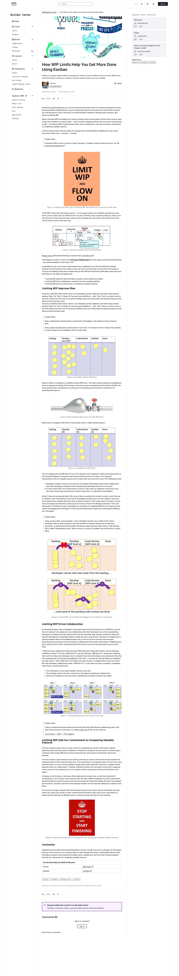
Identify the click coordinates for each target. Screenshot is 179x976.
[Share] (53, 98)
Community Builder (55, 86)
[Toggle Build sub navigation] (32, 39)
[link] (81, 12)
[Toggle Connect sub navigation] (32, 56)
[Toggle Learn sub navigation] (32, 26)
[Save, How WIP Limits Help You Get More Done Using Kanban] (58, 98)
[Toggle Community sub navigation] (32, 68)
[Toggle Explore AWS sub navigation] (32, 95)
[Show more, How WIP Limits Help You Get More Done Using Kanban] (62, 98)
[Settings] (147, 4)
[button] (136, 4)
